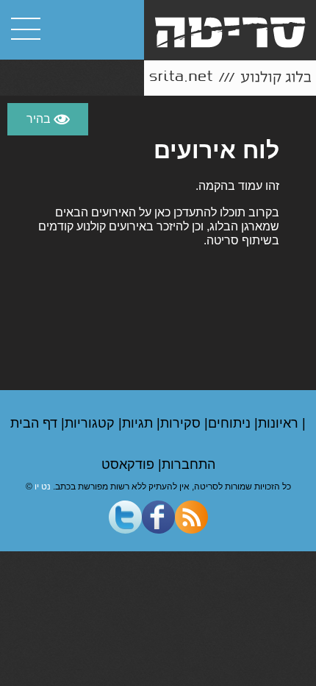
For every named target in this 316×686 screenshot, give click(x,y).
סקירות (182, 423)
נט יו (43, 486)
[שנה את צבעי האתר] (47, 119)
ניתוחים (231, 423)
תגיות (139, 423)
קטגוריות (91, 423)
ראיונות (280, 423)
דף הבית (35, 423)
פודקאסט (129, 464)
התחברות (188, 464)
